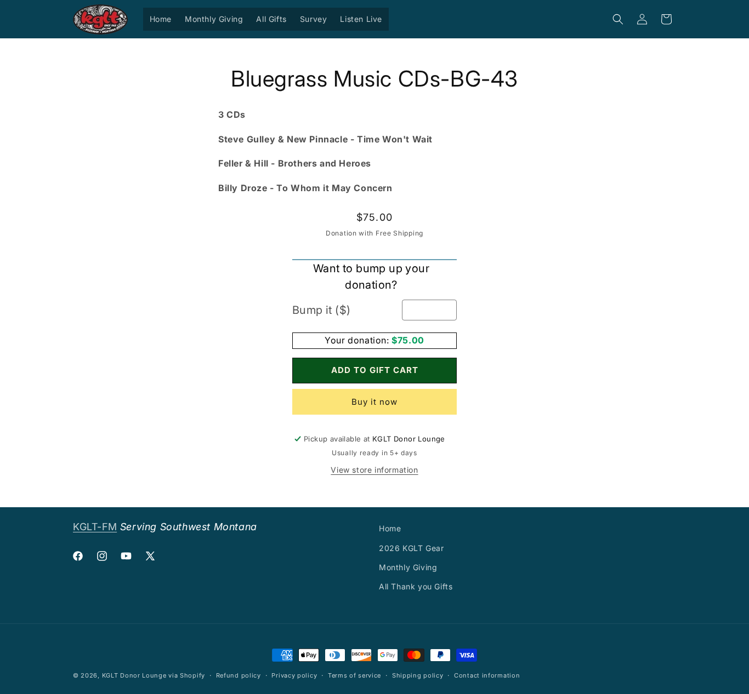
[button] (618, 19)
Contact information (487, 675)
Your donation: (358, 340)
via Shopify (186, 675)
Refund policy (238, 675)
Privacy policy (294, 675)
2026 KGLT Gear (411, 547)
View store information (374, 470)
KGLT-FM (95, 526)
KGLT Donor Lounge (134, 675)
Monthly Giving (408, 566)
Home (390, 528)
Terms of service (354, 675)
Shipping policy (418, 675)
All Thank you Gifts (415, 585)
